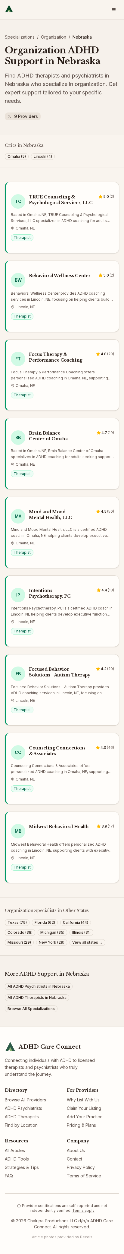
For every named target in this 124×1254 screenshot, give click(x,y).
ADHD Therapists (22, 1116)
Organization (53, 37)
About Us (76, 1150)
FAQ (9, 1175)
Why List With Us (83, 1099)
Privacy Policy (81, 1167)
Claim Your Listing (84, 1108)
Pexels (86, 1237)
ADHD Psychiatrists (23, 1108)
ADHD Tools (17, 1158)
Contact (74, 1158)
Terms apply (83, 1210)
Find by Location (21, 1125)
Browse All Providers (25, 1099)
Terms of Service (84, 1175)
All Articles (15, 1150)
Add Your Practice (85, 1116)
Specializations (20, 37)
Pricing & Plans (81, 1125)
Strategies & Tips (22, 1167)
